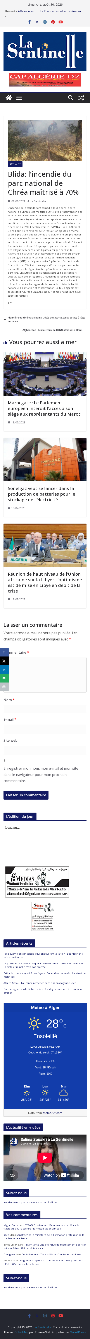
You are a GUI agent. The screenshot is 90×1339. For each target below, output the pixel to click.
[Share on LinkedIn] (4, 669)
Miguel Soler (10, 1225)
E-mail (9, 719)
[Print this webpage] (4, 687)
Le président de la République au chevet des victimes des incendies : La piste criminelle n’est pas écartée (44, 965)
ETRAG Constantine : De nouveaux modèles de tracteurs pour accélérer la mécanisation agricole (41, 1226)
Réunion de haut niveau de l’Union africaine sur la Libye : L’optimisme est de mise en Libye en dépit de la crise (45, 582)
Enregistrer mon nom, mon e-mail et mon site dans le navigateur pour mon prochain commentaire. (40, 774)
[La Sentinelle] (8, 98)
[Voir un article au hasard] (81, 98)
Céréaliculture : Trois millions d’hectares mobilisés (51, 1254)
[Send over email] (4, 678)
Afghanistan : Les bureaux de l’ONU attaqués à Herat (52, 329)
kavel (6, 1234)
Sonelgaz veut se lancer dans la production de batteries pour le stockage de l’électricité (41, 494)
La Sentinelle (38, 201)
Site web (10, 740)
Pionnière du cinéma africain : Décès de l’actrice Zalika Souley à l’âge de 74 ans (46, 319)
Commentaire (16, 652)
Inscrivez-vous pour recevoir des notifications (30, 1202)
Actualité (15, 164)
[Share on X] (4, 660)
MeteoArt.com (52, 1113)
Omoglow (9, 1254)
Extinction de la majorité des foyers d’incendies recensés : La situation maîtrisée (51, 13)
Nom (9, 699)
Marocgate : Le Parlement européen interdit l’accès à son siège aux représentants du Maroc (44, 408)
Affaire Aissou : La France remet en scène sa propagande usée (39, 983)
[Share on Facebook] (4, 652)
